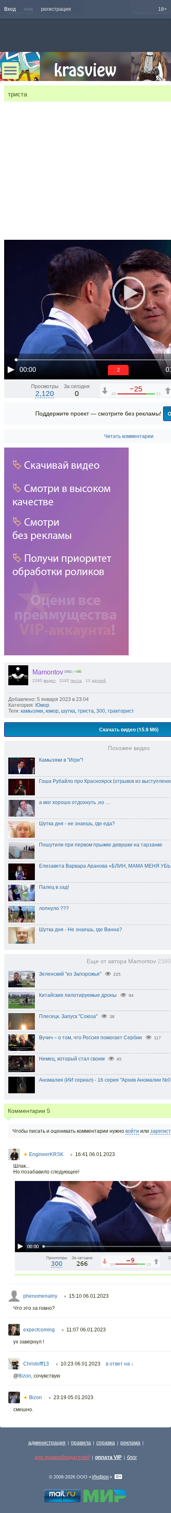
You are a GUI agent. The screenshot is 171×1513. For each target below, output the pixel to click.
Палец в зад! (54, 887)
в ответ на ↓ (120, 1364)
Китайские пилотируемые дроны (78, 995)
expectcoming (39, 1330)
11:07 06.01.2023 (86, 1330)
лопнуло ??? (54, 908)
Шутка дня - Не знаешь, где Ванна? (80, 929)
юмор (52, 711)
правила (81, 1443)
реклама (130, 1443)
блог (132, 1457)
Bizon (24, 1376)
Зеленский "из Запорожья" (70, 974)
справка (105, 1443)
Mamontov (47, 672)
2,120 (44, 393)
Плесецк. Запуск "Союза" (68, 1016)
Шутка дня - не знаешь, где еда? (77, 824)
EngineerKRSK (43, 1154)
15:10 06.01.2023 (89, 1296)
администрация (47, 1443)
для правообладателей (62, 1457)
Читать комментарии (129, 436)
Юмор (42, 705)
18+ (162, 9)
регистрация (56, 9)
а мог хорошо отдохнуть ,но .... (74, 802)
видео (50, 680)
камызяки (32, 711)
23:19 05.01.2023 (73, 1397)
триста (86, 711)
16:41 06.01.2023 (95, 1154)
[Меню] (10, 70)
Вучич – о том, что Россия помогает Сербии (90, 1038)
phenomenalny (40, 1296)
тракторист (120, 711)
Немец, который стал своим (72, 1059)
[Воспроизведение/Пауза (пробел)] (11, 369)
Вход (10, 9)
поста (76, 680)
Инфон (100, 1477)
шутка (68, 711)
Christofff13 (36, 1364)
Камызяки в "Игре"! (61, 760)
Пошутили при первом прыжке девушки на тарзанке (100, 845)
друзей (99, 680)
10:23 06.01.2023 (80, 1364)
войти (132, 1131)
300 (100, 711)
